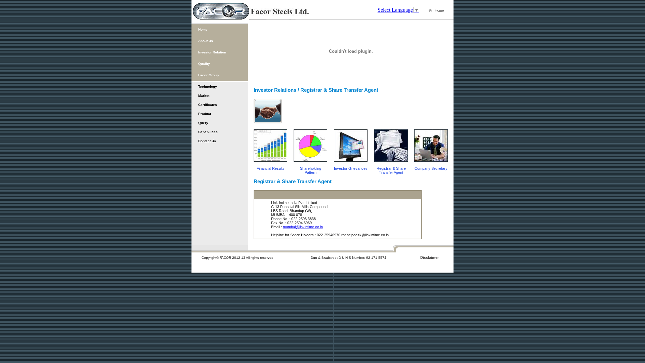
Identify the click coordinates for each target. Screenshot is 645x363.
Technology (207, 86)
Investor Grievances (351, 168)
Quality (204, 64)
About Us (205, 41)
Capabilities (208, 132)
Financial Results (271, 168)
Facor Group (208, 75)
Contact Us (207, 141)
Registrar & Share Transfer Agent (391, 170)
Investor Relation (212, 52)
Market (203, 95)
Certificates (207, 105)
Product (204, 114)
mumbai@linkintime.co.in (303, 227)
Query (203, 123)
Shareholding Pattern (310, 170)
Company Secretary (431, 168)
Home (203, 29)
